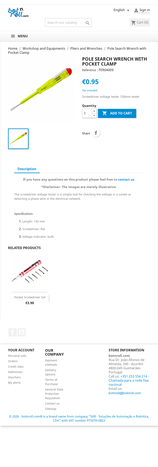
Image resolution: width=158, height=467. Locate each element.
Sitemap (50, 409)
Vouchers (14, 377)
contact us (126, 179)
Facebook (12, 332)
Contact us (52, 403)
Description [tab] (26, 169)
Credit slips (16, 366)
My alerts (14, 383)
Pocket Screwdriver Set (29, 297)
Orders (13, 361)
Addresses (15, 372)
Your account (21, 350)
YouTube (21, 332)
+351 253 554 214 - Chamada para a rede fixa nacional (129, 380)
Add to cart (117, 113)
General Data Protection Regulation (54, 393)
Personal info (17, 356)
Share (96, 133)
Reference (89, 70)
